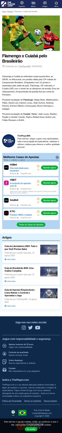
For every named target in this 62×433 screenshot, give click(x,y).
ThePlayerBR (24, 66)
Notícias (10, 11)
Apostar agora (49, 167)
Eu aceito (31, 429)
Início (4, 11)
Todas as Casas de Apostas (31, 225)
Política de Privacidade (11, 401)
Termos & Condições (32, 401)
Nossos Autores (50, 401)
